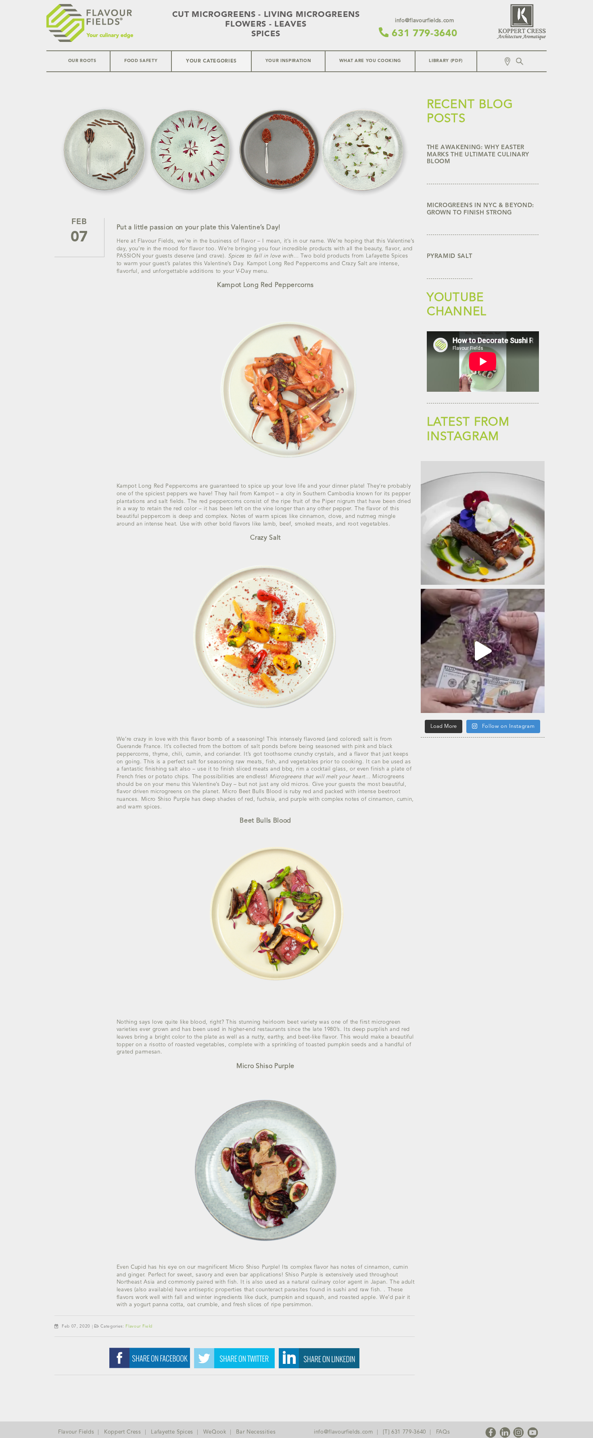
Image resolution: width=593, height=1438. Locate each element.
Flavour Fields (76, 1432)
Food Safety (140, 61)
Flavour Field (138, 1326)
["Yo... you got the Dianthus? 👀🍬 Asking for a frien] (483, 651)
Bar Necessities (256, 1432)
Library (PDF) (446, 61)
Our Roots (82, 61)
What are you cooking (370, 61)
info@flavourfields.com (343, 1432)
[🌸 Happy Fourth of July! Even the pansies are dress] (483, 523)
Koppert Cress (122, 1432)
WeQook (214, 1432)
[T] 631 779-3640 (404, 1432)
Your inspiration (288, 61)
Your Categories (211, 61)
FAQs (443, 1432)
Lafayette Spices (172, 1432)
